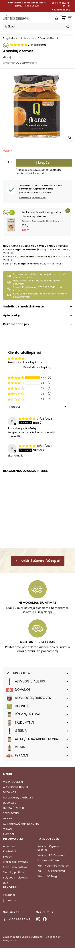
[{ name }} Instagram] (38, 919)
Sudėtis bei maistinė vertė (23, 306)
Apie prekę (11, 315)
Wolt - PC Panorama (51, 871)
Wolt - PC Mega (48, 876)
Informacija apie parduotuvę (32, 198)
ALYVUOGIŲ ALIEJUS (15, 787)
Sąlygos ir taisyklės (15, 877)
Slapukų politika (13, 872)
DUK (5, 883)
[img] (27, 419)
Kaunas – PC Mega (50, 860)
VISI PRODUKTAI (13, 782)
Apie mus (9, 846)
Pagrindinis (10, 38)
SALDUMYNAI (11, 813)
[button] (19, 45)
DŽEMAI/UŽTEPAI (13, 808)
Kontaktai (9, 851)
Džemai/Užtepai (48, 38)
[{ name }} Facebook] (45, 919)
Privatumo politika (15, 867)
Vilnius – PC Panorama (52, 855)
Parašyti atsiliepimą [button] (37, 367)
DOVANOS (9, 792)
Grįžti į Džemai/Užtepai (40, 561)
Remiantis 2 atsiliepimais (25, 362)
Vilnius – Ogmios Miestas (49, 848)
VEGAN (7, 829)
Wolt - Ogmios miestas (53, 865)
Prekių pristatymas (15, 862)
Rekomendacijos (16, 324)
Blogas (7, 856)
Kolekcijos (27, 38)
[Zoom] (69, 137)
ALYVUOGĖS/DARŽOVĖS (18, 797)
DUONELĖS (9, 803)
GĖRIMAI (8, 818)
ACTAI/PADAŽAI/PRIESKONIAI (21, 824)
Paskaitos (9, 895)
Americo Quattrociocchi (20, 62)
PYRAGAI (8, 834)
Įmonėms (9, 900)
